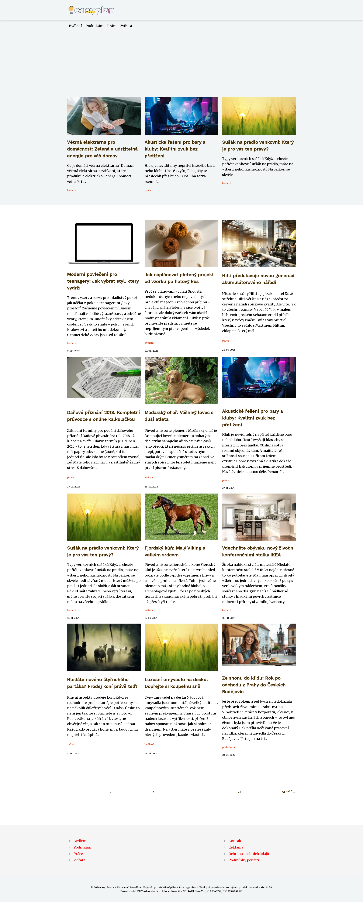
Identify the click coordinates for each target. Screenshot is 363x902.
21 (239, 792)
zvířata (149, 477)
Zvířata (126, 26)
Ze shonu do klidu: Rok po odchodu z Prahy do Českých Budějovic (254, 684)
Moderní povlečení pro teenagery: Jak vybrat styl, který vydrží (103, 281)
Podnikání (94, 26)
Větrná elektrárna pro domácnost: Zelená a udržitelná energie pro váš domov (102, 148)
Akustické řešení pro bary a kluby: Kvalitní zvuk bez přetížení (175, 148)
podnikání (228, 747)
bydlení (71, 189)
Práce (111, 26)
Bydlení (75, 26)
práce (148, 189)
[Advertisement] (181, 56)
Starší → (289, 792)
